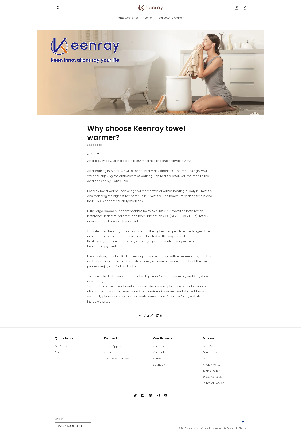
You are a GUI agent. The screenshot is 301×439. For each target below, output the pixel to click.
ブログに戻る (153, 315)
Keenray (158, 346)
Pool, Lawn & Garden (117, 358)
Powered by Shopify (236, 428)
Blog (58, 352)
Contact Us (209, 352)
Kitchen (109, 352)
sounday (159, 364)
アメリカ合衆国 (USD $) (70, 426)
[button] (58, 8)
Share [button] (95, 153)
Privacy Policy (211, 364)
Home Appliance (115, 346)
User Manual (210, 346)
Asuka (157, 358)
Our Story (61, 346)
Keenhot (158, 352)
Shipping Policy (212, 377)
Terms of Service (213, 383)
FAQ (205, 358)
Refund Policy (211, 371)
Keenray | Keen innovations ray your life (207, 428)
